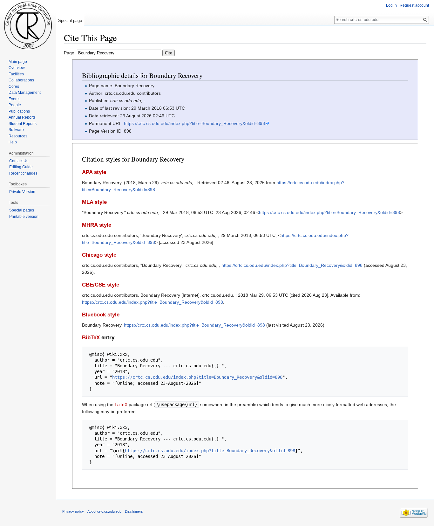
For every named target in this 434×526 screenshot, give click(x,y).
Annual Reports (22, 117)
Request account (414, 5)
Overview (17, 68)
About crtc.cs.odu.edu (104, 511)
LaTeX (121, 404)
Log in (391, 5)
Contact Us (18, 161)
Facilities (16, 74)
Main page (18, 61)
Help (13, 142)
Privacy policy (73, 511)
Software (16, 130)
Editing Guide (21, 167)
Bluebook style (100, 315)
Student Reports (23, 123)
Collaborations (21, 80)
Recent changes (23, 173)
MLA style (94, 202)
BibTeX (91, 338)
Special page (70, 20)
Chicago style (99, 255)
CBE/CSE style (100, 285)
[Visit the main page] (28, 25)
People (15, 105)
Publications (19, 111)
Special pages (21, 210)
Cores (14, 86)
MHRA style (96, 225)
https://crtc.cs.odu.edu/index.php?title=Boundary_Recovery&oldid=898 (194, 123)
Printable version (23, 216)
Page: (70, 52)
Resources (18, 136)
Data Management (25, 92)
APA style (94, 172)
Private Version (22, 192)
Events (14, 99)
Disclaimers (134, 511)
